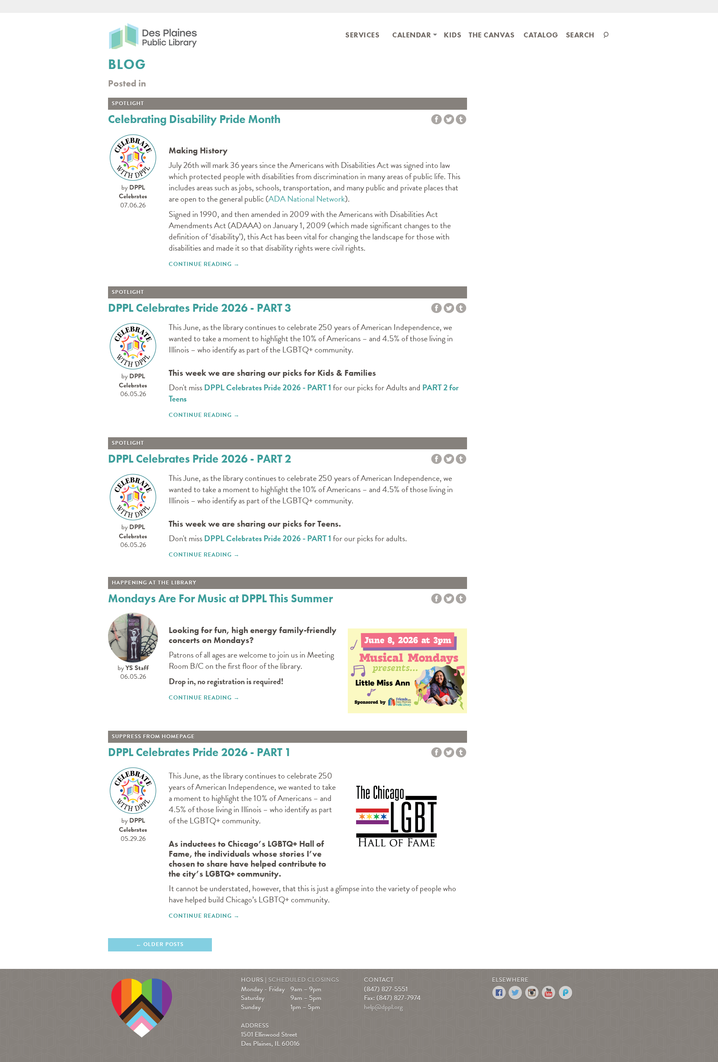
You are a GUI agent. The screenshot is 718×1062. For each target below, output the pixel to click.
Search (580, 34)
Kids (452, 34)
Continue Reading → (204, 264)
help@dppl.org (383, 1007)
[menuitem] (362, 34)
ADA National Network (306, 198)
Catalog (541, 34)
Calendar (411, 34)
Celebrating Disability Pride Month (194, 119)
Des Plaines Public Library (153, 35)
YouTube (549, 993)
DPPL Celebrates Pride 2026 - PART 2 (199, 458)
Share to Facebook (436, 119)
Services (362, 34)
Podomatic (565, 993)
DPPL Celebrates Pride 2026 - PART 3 (199, 308)
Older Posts (163, 944)
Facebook (499, 993)
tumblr (461, 119)
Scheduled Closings (303, 980)
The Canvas (491, 34)
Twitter (449, 119)
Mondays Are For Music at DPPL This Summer (220, 598)
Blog (127, 64)
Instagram (532, 993)
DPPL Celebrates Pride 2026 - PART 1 (267, 387)
